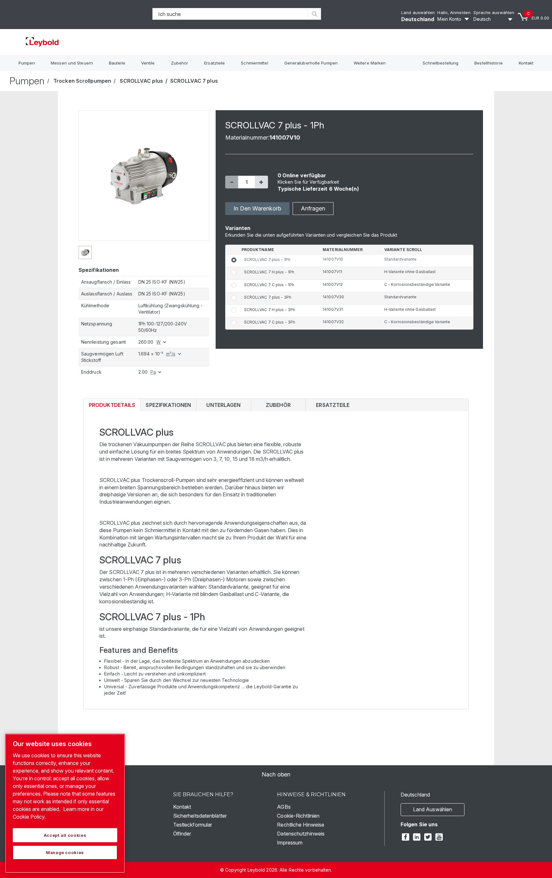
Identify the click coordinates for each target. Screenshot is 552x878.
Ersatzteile (214, 62)
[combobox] (230, 13)
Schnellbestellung (441, 62)
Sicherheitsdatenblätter (200, 816)
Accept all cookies (65, 835)
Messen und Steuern (72, 62)
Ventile (148, 62)
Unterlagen (223, 405)
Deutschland (417, 19)
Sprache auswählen (493, 12)
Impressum (290, 842)
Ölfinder (182, 833)
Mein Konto (449, 19)
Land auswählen (418, 12)
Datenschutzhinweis (301, 833)
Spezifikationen (168, 405)
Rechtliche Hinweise (300, 824)
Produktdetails (111, 406)
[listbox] (493, 19)
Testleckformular (192, 824)
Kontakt (526, 62)
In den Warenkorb (257, 208)
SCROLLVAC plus (141, 81)
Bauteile (117, 62)
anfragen (313, 208)
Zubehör (179, 62)
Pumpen (27, 62)
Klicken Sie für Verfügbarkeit (308, 182)
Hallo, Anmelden (454, 12)
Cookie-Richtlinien (298, 816)
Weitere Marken (370, 62)
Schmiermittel (254, 62)
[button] (231, 182)
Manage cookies (65, 852)
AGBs (283, 807)
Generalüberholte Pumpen (311, 62)
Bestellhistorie (488, 62)
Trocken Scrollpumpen (82, 81)
